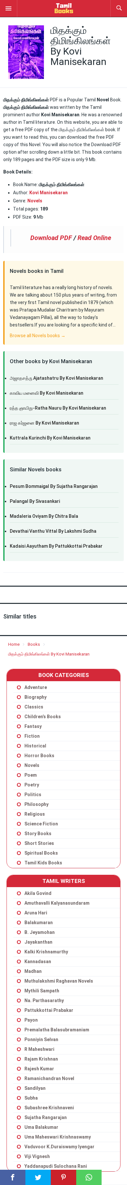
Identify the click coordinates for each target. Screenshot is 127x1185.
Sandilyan (35, 1088)
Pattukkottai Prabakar (48, 1010)
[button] (8, 8)
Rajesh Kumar (39, 1068)
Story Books (37, 833)
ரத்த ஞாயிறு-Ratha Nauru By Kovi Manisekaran (58, 408)
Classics (33, 706)
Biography (35, 697)
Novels (34, 200)
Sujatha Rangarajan (45, 1117)
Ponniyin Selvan (41, 1039)
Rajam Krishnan (41, 1059)
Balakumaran (38, 922)
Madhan (33, 971)
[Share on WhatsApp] (89, 1177)
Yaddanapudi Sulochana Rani (55, 1166)
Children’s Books (42, 716)
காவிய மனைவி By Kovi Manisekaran (46, 393)
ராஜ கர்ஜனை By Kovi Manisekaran (44, 423)
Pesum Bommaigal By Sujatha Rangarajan (54, 486)
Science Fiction (41, 823)
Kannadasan (37, 961)
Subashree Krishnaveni (49, 1107)
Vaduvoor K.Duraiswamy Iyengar (59, 1146)
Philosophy (36, 804)
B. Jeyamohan (39, 932)
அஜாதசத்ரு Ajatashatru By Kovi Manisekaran (56, 378)
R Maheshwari (39, 1049)
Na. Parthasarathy (44, 1000)
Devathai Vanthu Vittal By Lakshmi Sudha (53, 531)
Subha (31, 1098)
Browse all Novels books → (37, 335)
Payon (31, 1020)
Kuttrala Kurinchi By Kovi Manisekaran (50, 437)
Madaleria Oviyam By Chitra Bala (44, 516)
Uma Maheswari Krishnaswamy (57, 1137)
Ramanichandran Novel (49, 1078)
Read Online (94, 238)
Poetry (31, 784)
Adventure (35, 687)
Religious (34, 814)
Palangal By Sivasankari (35, 501)
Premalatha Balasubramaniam (56, 1029)
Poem (30, 775)
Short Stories (39, 843)
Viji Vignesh (37, 1156)
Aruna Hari (35, 912)
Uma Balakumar (41, 1127)
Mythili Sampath (41, 990)
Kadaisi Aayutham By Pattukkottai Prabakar (56, 546)
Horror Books (39, 755)
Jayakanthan (38, 942)
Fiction (32, 736)
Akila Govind (37, 893)
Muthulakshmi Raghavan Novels (58, 981)
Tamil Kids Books (43, 862)
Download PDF (51, 238)
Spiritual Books (41, 853)
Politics (32, 794)
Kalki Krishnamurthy (46, 951)
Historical (35, 745)
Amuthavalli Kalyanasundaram (57, 903)
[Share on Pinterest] (63, 1177)
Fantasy (33, 726)
